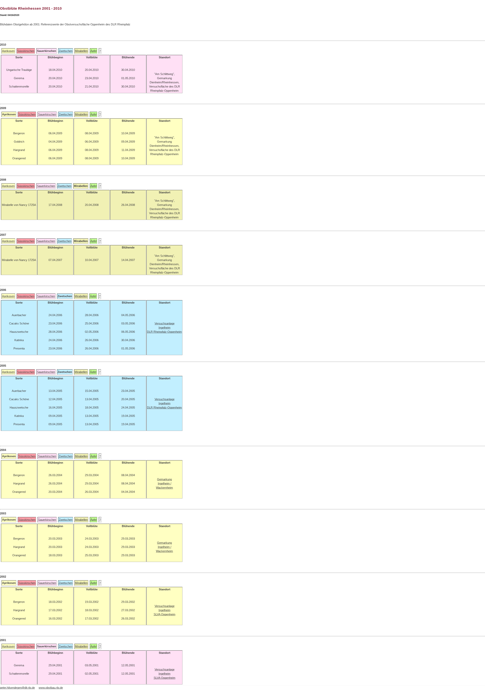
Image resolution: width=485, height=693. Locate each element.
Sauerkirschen (47, 114)
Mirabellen (81, 50)
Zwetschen (65, 50)
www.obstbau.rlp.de (51, 687)
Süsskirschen (25, 50)
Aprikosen (8, 50)
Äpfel (93, 50)
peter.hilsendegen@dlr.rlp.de (17, 687)
